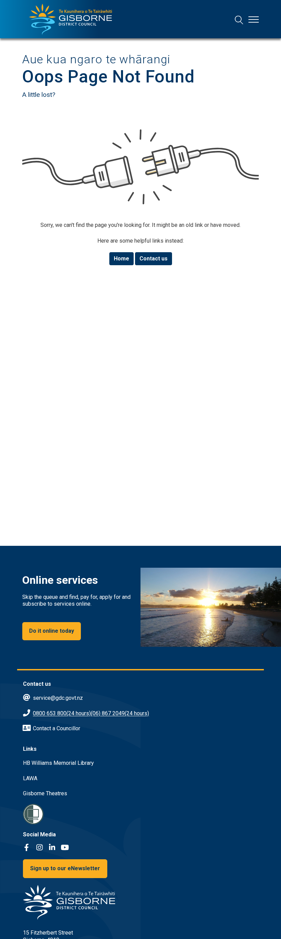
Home (121, 258)
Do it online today (51, 631)
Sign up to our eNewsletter (65, 868)
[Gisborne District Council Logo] (70, 19)
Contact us (153, 258)
